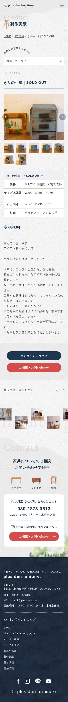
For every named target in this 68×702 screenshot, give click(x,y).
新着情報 (9, 662)
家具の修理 (10, 650)
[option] (34, 117)
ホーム (7, 627)
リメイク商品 (11, 645)
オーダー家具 (11, 639)
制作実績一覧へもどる (18, 389)
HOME (7, 36)
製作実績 (19, 36)
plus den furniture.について (20, 633)
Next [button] (62, 117)
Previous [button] (5, 117)
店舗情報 (9, 668)
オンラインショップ (22, 619)
